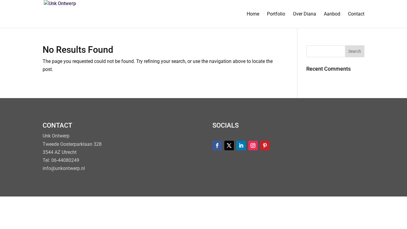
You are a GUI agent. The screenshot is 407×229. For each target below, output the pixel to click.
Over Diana (304, 14)
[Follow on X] (229, 145)
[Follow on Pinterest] (265, 145)
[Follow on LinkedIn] (241, 145)
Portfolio (276, 14)
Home (253, 14)
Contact (356, 14)
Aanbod (332, 14)
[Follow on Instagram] (253, 145)
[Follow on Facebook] (217, 145)
